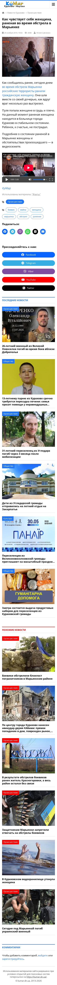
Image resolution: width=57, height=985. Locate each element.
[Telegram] (12, 231)
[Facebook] (5, 231)
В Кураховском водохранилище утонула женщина (28, 881)
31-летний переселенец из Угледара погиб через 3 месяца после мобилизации (26, 453)
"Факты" (36, 194)
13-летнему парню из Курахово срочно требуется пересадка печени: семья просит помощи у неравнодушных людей (27, 401)
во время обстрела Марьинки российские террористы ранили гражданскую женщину (23, 91)
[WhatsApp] (27, 231)
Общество (8, 361)
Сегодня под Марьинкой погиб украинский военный (22, 930)
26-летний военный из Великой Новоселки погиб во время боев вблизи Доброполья (28, 349)
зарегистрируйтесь (13, 958)
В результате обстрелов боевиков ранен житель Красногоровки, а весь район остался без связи (26, 780)
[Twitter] (35, 231)
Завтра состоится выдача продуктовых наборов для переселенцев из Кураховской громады (27, 611)
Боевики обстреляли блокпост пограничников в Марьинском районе (27, 677)
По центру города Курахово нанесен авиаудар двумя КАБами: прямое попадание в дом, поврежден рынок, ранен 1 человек (26, 728)
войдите (43, 955)
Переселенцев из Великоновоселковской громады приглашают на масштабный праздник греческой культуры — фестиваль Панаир (28, 558)
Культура (7, 518)
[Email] (43, 231)
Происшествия (15, 201)
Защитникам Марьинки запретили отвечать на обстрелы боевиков (25, 831)
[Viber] (20, 231)
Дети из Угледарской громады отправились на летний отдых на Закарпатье (24, 506)
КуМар (6, 188)
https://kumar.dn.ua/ (37, 976)
